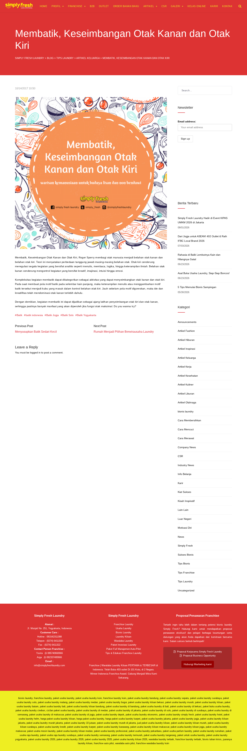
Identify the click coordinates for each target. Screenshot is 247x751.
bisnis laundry (185, 411)
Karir (214, 6)
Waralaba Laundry (123, 640)
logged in (35, 352)
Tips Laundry (185, 581)
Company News (187, 447)
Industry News (186, 465)
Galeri (175, 6)
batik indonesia (34, 315)
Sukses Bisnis (185, 554)
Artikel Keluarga (187, 357)
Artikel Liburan (186, 393)
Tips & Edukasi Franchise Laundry (123, 653)
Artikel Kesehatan (188, 375)
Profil (56, 6)
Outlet (104, 6)
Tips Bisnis (184, 563)
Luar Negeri (184, 518)
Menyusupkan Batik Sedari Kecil (36, 331)
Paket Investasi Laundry (123, 644)
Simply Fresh (185, 545)
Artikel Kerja (184, 366)
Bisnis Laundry (123, 632)
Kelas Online (197, 6)
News (181, 536)
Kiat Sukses (184, 491)
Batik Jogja (52, 315)
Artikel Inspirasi (186, 348)
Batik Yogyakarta (86, 315)
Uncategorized (186, 590)
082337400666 (54, 657)
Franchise (75, 6)
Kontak (227, 6)
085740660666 (55, 653)
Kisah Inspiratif (186, 501)
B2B (92, 6)
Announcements (187, 322)
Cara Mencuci (186, 429)
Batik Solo (68, 315)
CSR (164, 6)
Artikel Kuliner (185, 384)
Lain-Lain (183, 509)
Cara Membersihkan (189, 420)
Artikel (148, 6)
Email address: (187, 121)
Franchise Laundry (123, 624)
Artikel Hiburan (186, 339)
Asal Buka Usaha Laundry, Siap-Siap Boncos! (204, 273)
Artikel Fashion (186, 330)
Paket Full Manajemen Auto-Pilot (123, 649)
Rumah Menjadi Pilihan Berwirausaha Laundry (124, 331)
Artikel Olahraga (187, 402)
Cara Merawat (186, 438)
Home (43, 6)
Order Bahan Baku (126, 6)
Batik (19, 315)
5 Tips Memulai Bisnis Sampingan (197, 287)
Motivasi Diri (185, 527)
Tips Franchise (186, 572)
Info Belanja (184, 474)
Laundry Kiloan (123, 636)
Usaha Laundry (123, 628)
